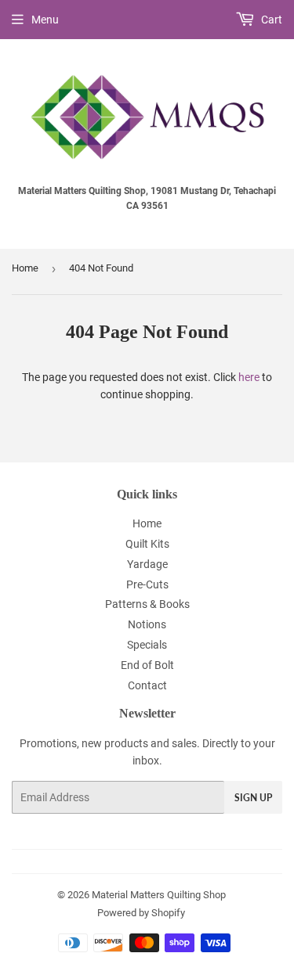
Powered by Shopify (141, 913)
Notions (147, 624)
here (249, 377)
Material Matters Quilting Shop (159, 895)
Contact (147, 685)
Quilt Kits (147, 544)
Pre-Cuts (147, 584)
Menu (45, 19)
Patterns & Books (147, 604)
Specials (147, 644)
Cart (270, 19)
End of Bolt (147, 665)
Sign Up (253, 798)
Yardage (147, 564)
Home (25, 268)
